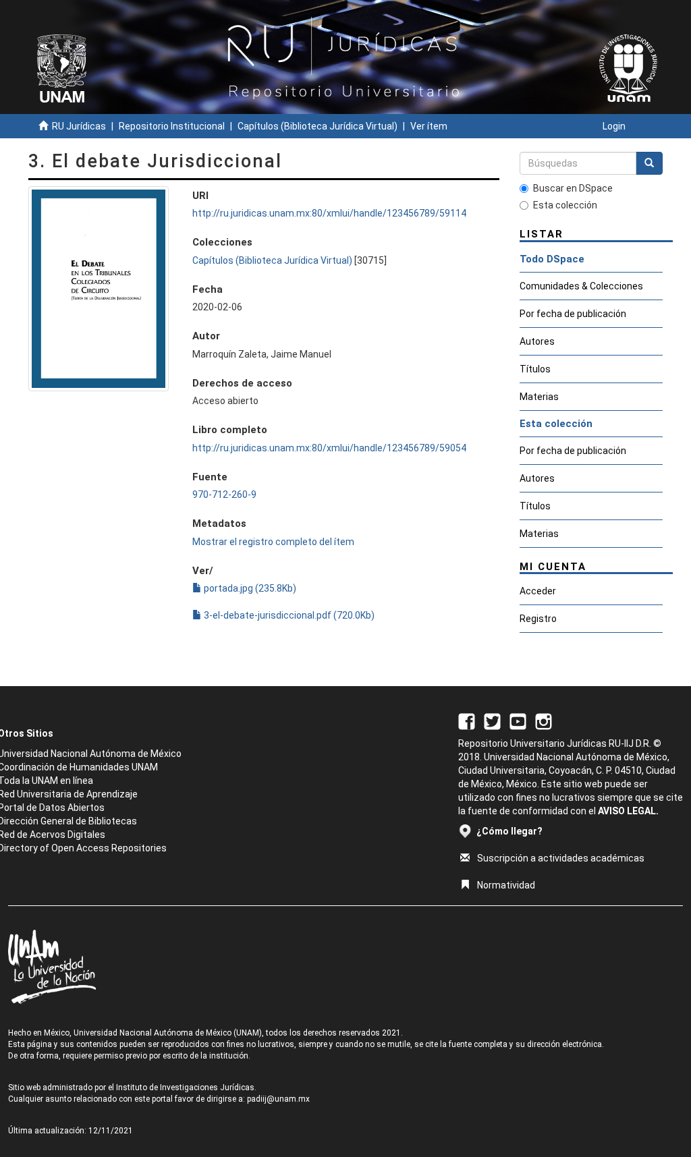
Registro (538, 618)
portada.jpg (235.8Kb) (249, 588)
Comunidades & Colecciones (581, 286)
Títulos (535, 369)
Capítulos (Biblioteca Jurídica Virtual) (317, 126)
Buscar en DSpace (573, 188)
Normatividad (506, 885)
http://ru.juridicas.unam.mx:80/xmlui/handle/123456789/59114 (329, 213)
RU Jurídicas (79, 126)
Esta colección (565, 205)
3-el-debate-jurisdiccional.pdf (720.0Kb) (288, 615)
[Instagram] (543, 720)
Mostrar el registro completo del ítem (273, 541)
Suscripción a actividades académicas (560, 858)
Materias (539, 396)
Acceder (538, 591)
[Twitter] (492, 720)
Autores (537, 341)
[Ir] (649, 163)
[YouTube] (517, 720)
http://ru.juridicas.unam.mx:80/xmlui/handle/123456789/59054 (329, 448)
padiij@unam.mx (278, 1099)
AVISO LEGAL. (628, 811)
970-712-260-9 (224, 494)
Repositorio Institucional (172, 126)
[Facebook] (466, 720)
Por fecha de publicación (573, 313)
